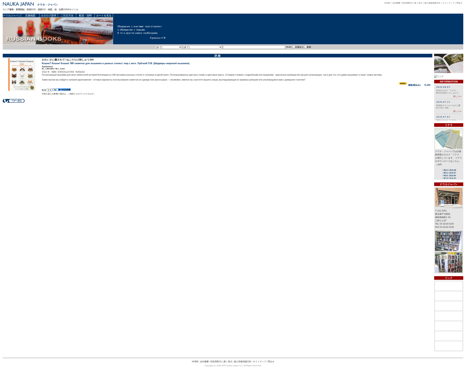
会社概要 (396, 3)
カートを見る (103, 15)
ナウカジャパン (12, 15)
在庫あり (299, 47)
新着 (309, 47)
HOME (387, 3)
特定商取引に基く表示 (412, 3)
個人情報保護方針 (432, 3)
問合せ (459, 3)
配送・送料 (85, 15)
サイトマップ (448, 3)
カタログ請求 (48, 15)
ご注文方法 (67, 15)
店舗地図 (30, 15)
